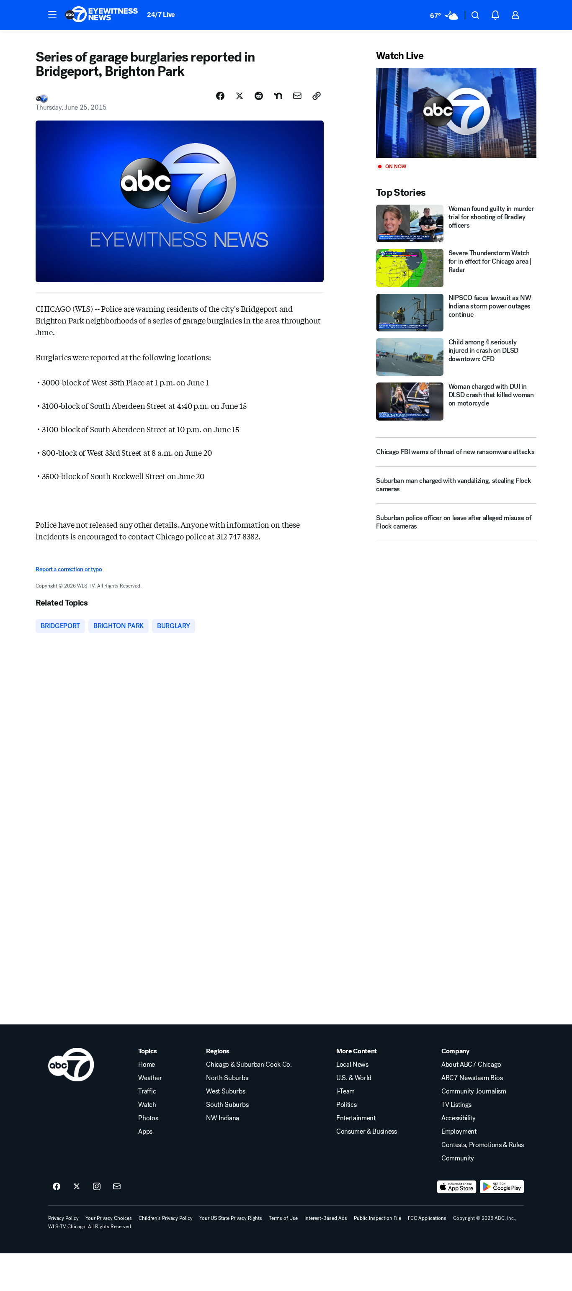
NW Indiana (222, 1118)
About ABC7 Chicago (471, 1064)
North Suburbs (227, 1078)
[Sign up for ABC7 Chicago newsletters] (116, 1186)
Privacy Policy (63, 1218)
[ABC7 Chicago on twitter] (76, 1186)
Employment (459, 1131)
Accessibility (458, 1118)
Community (457, 1158)
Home (146, 1064)
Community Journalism (473, 1091)
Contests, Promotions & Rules (482, 1145)
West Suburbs (225, 1091)
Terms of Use (283, 1218)
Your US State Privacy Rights (230, 1218)
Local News (352, 1064)
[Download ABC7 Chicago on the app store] (457, 1186)
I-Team (345, 1091)
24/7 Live (161, 14)
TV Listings (456, 1104)
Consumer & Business (366, 1131)
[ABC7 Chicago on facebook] (56, 1186)
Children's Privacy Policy (166, 1218)
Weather (150, 1078)
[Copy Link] (316, 96)
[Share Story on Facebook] (220, 96)
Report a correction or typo (69, 569)
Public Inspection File (377, 1218)
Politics (346, 1104)
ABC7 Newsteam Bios (471, 1078)
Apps (145, 1131)
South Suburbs (227, 1104)
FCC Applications (427, 1218)
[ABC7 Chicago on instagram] (96, 1186)
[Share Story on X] (239, 96)
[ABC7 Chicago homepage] (101, 15)
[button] (52, 14)
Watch (147, 1104)
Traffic (147, 1091)
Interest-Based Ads (325, 1218)
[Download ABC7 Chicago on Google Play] (502, 1186)
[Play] (456, 113)
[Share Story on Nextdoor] (278, 96)
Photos (148, 1118)
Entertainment (356, 1118)
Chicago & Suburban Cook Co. (248, 1064)
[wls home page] (71, 1064)
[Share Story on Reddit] (259, 96)
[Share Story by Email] (297, 96)
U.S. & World (353, 1078)
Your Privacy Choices (108, 1218)
